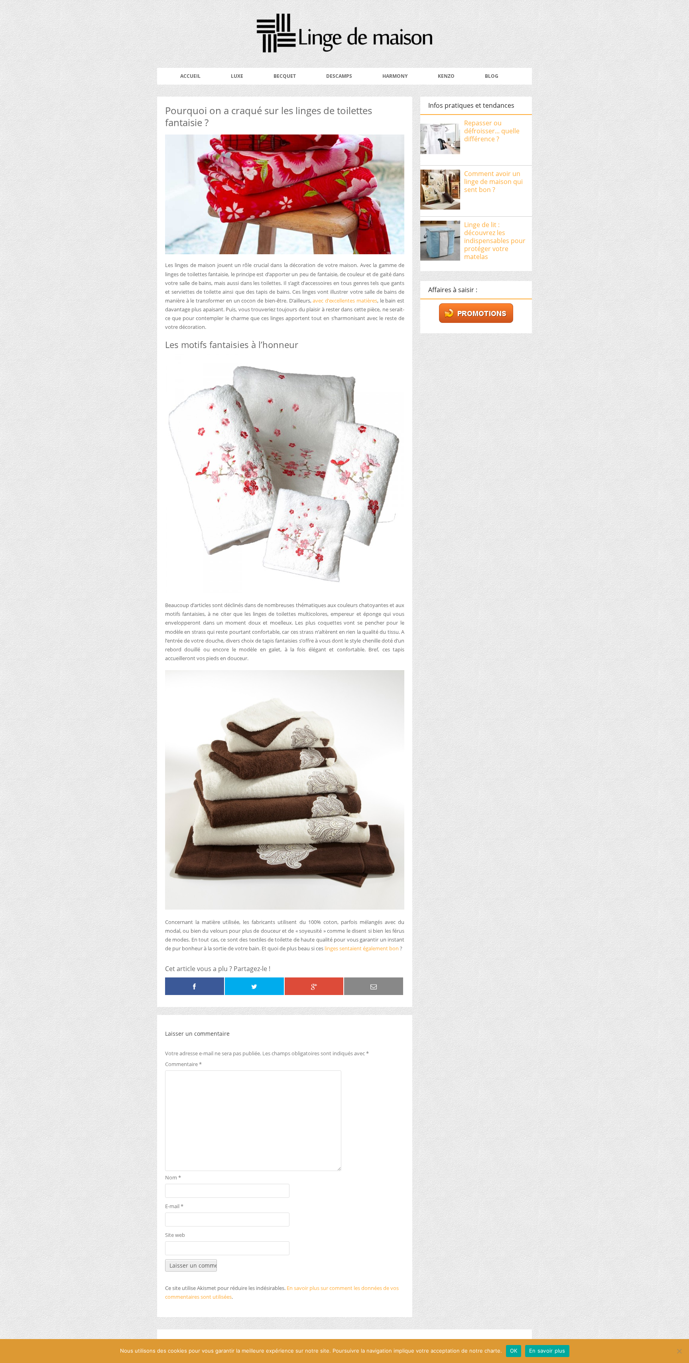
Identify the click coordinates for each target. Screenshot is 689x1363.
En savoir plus (547, 1350)
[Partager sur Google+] (314, 986)
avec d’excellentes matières (345, 300)
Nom (173, 1177)
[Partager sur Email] (373, 986)
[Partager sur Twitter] (254, 986)
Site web (175, 1234)
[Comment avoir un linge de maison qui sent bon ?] (440, 191)
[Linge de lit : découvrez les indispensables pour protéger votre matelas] (440, 242)
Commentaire (183, 1064)
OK (514, 1350)
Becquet (285, 76)
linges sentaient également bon (361, 948)
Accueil (190, 76)
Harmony (394, 76)
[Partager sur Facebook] (194, 986)
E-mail (174, 1206)
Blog (491, 76)
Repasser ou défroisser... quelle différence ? (492, 131)
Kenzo (446, 76)
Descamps (339, 76)
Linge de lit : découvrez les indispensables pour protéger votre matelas (495, 240)
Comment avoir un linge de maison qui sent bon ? (493, 181)
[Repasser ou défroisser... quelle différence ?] (440, 140)
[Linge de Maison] (344, 47)
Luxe (237, 76)
